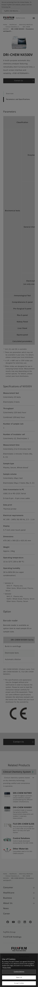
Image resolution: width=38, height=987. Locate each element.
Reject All (19, 977)
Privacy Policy (7, 967)
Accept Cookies (19, 983)
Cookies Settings (19, 971)
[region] (19, 970)
